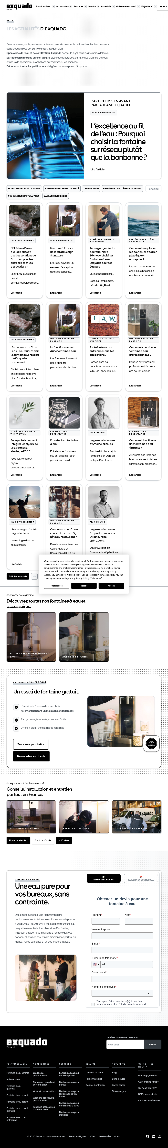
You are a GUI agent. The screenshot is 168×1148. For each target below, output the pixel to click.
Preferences (57, 586)
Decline (84, 586)
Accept (111, 586)
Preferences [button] (96, 578)
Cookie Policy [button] (109, 575)
